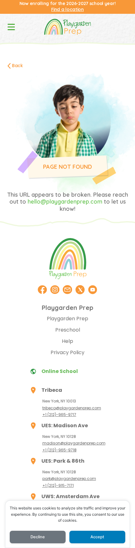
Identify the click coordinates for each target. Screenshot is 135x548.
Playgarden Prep (67, 318)
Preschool (67, 329)
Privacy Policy (67, 352)
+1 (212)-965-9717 (59, 414)
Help (67, 341)
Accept (97, 537)
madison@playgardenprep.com (73, 443)
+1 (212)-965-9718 (59, 450)
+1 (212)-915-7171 (58, 485)
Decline (37, 537)
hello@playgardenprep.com (65, 201)
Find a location (67, 9)
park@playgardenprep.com (69, 478)
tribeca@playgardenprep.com (71, 408)
